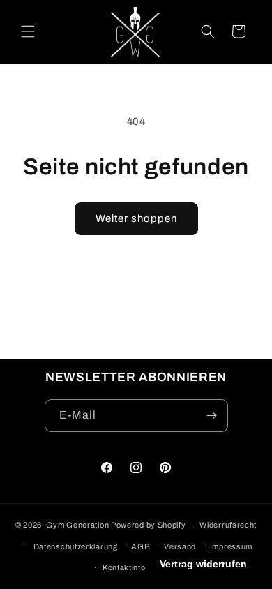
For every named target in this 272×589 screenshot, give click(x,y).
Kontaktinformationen (143, 567)
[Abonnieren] (212, 415)
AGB (140, 546)
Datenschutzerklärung (75, 546)
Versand (180, 546)
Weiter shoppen (136, 218)
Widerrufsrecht (228, 525)
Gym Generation (77, 525)
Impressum (231, 546)
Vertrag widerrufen (203, 563)
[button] (28, 31)
